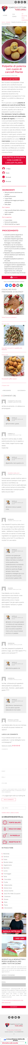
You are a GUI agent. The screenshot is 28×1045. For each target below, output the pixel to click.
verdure (6, 856)
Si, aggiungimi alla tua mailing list (14, 795)
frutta (6, 882)
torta (5, 876)
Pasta (6, 905)
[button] (14, 1034)
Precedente (7, 390)
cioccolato (7, 879)
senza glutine (8, 891)
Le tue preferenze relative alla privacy (15, 1039)
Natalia (8, 75)
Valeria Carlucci (14, 473)
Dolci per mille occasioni (12, 893)
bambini (6, 868)
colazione (7, 896)
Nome (4, 771)
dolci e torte (15, 812)
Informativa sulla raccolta (10, 1043)
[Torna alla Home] (14, 8)
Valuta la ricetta (7, 746)
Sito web (4, 783)
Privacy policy (10, 1030)
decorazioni (8, 908)
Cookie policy (18, 1030)
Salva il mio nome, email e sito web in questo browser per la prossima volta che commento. (14, 791)
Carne (5, 871)
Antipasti (8, 22)
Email (4, 777)
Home (5, 15)
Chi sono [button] (14, 15)
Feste (5, 859)
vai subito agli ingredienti (10, 79)
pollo (5, 902)
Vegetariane (7, 865)
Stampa (14, 277)
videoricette (8, 885)
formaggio (7, 874)
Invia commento (9, 799)
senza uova (8, 888)
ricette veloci (6, 812)
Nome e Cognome (8, 975)
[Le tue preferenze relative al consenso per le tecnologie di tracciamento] (25, 1042)
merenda (6, 854)
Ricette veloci (8, 862)
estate (6, 899)
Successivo (21, 390)
